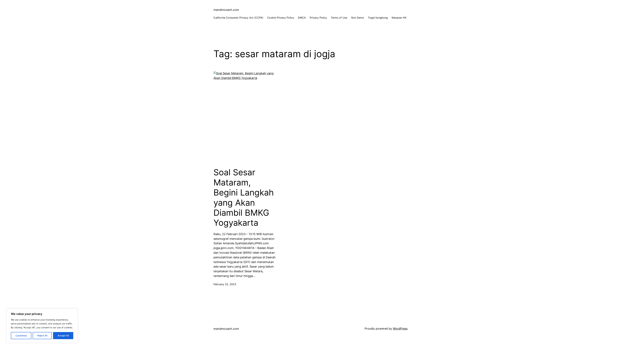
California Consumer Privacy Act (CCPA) (238, 17)
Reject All (42, 335)
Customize (21, 335)
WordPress (400, 328)
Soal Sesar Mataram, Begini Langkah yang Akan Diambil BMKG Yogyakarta (243, 197)
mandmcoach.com (226, 9)
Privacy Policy (318, 17)
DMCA (302, 17)
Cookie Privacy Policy (280, 17)
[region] (42, 326)
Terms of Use (339, 17)
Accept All (63, 335)
